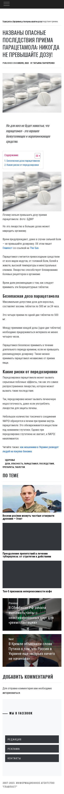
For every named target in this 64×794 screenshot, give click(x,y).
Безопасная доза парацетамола (23, 160)
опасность (17, 464)
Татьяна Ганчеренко (44, 63)
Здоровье (10, 460)
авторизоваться (11, 692)
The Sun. (34, 248)
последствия (46, 464)
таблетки (20, 467)
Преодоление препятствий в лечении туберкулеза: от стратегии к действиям (27, 555)
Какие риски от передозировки (23, 165)
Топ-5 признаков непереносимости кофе (27, 591)
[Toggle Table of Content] (36, 156)
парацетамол (31, 464)
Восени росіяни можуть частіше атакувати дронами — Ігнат (28, 517)
